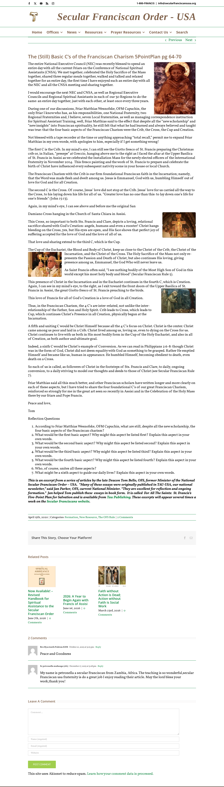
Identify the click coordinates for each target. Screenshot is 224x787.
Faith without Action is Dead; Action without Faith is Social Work (109, 598)
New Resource (88, 517)
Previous (175, 40)
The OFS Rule (106, 517)
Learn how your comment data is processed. (120, 773)
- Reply (97, 647)
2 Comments (125, 517)
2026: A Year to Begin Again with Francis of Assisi (75, 600)
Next (188, 40)
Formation (71, 517)
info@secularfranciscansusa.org (177, 3)
